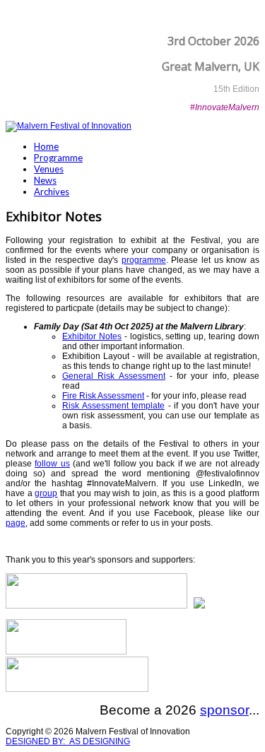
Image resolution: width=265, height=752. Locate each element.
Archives (51, 191)
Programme (58, 157)
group (46, 493)
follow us (52, 464)
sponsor (224, 710)
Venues (49, 169)
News (45, 180)
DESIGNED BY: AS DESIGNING (68, 741)
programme (144, 260)
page (15, 523)
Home (46, 146)
